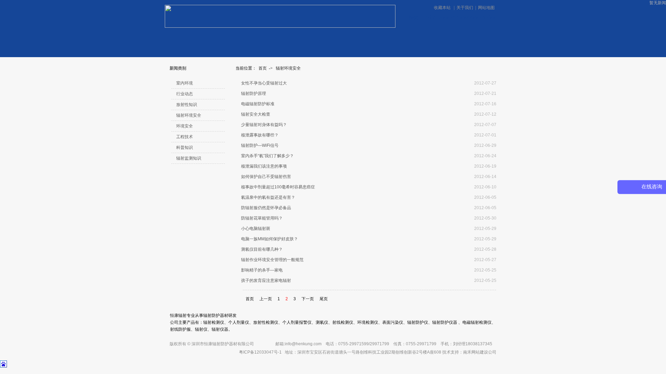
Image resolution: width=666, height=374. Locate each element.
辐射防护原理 (253, 93)
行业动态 (184, 93)
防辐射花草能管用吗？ (262, 218)
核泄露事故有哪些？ (260, 135)
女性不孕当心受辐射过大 (264, 83)
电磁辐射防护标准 (257, 103)
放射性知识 (186, 104)
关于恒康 (308, 39)
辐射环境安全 (288, 68)
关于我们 (464, 7)
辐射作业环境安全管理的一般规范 (272, 259)
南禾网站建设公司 (479, 352)
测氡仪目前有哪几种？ (262, 249)
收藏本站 (443, 7)
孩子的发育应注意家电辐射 (266, 280)
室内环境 (184, 83)
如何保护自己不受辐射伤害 (266, 176)
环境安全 (184, 126)
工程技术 (184, 136)
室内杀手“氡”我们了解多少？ (267, 155)
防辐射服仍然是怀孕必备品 (266, 207)
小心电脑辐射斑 (255, 228)
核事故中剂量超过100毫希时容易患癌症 (278, 187)
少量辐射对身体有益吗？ (264, 124)
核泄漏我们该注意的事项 (264, 166)
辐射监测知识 (188, 158)
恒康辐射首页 (185, 39)
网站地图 (486, 7)
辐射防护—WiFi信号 (260, 145)
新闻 (263, 39)
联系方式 (358, 39)
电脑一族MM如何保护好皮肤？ (269, 239)
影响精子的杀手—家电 (262, 270)
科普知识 (184, 147)
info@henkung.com (303, 343)
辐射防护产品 (477, 39)
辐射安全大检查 (255, 114)
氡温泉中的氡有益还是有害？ (268, 197)
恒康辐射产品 (224, 39)
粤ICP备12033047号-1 (260, 352)
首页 (262, 68)
